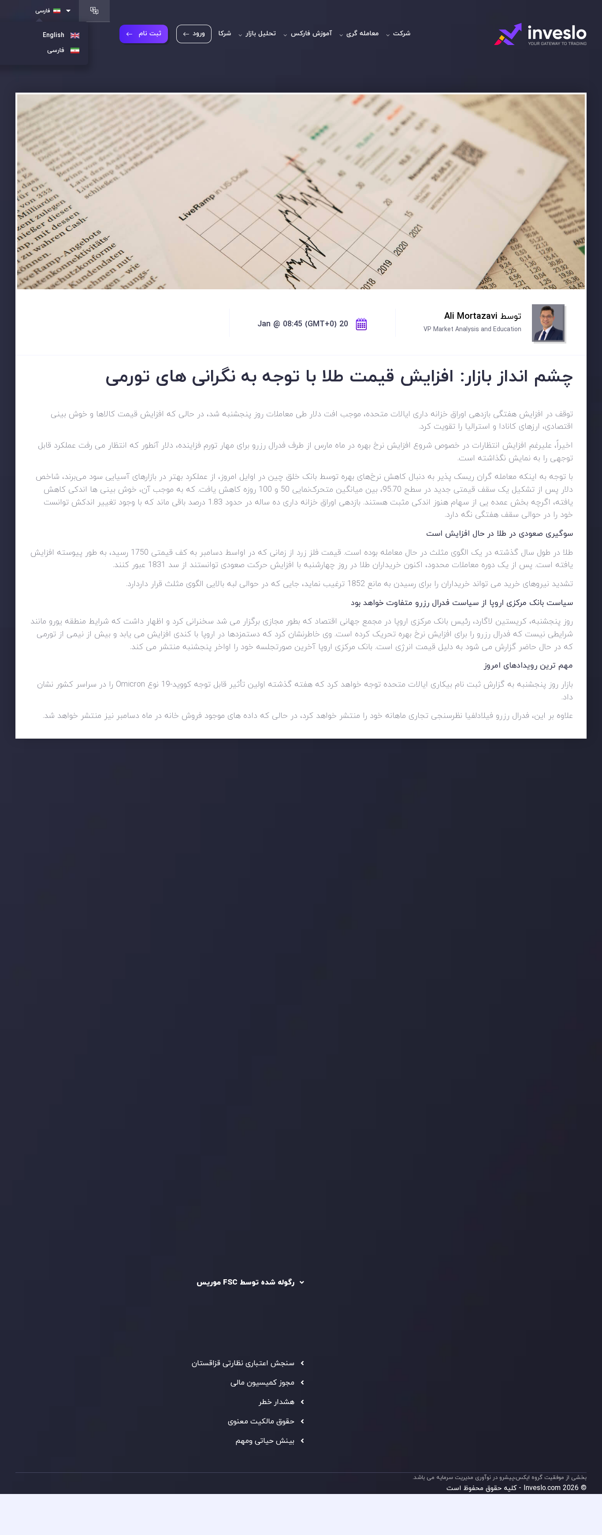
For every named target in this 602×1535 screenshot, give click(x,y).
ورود (199, 33)
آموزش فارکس (310, 33)
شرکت (400, 33)
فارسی (42, 11)
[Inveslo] (540, 34)
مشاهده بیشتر (59, 962)
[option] (155, 922)
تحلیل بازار (259, 33)
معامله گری (361, 33)
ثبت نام (150, 33)
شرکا (224, 33)
